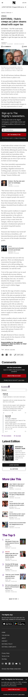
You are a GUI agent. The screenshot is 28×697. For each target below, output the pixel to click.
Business (7, 569)
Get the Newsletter (14, 134)
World (7, 546)
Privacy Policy (23, 138)
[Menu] (2, 3)
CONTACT (4, 641)
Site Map (4, 659)
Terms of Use (5, 656)
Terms (16, 138)
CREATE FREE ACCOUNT (14, 376)
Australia (10, 251)
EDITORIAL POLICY (7, 644)
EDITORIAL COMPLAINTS (9, 647)
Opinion (3, 12)
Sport (6, 580)
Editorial (9, 12)
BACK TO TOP (13, 599)
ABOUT (4, 638)
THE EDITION (5, 635)
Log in (24, 2)
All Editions (14, 469)
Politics (10, 184)
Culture (7, 559)
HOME (3, 632)
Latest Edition (14, 465)
